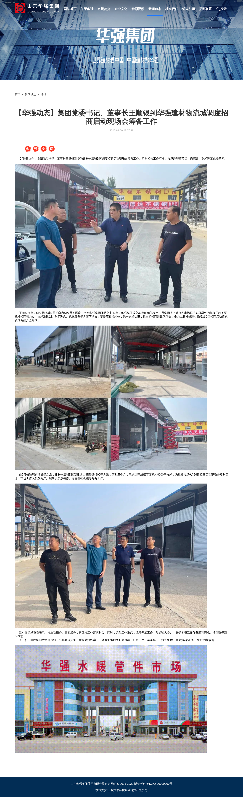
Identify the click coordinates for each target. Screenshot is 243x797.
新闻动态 (154, 9)
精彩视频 (137, 9)
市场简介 (104, 9)
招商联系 (205, 9)
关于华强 (87, 9)
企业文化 (121, 9)
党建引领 (188, 9)
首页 (17, 94)
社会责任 (171, 9)
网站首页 (70, 9)
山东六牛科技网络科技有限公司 (127, 790)
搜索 (223, 9)
